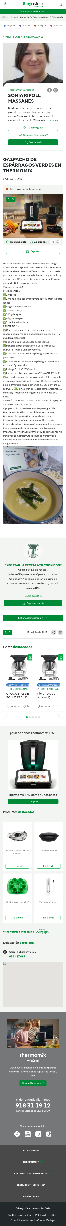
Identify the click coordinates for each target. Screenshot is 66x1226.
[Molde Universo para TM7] (17, 886)
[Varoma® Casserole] (48, 835)
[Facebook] (17, 1134)
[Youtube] (27, 1134)
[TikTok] (48, 1134)
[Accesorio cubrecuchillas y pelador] (17, 835)
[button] (60, 4)
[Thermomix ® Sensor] (48, 886)
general (14, 17)
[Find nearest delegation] (5, 4)
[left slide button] (6, 717)
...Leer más (52, 120)
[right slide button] (60, 717)
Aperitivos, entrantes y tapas (20, 685)
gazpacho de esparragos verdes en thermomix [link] (41, 17)
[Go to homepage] (33, 4)
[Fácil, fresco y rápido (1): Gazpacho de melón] (48, 669)
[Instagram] (38, 1134)
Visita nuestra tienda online (31, 11)
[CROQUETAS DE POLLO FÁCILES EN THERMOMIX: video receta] (17, 669)
